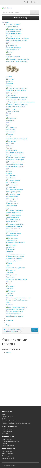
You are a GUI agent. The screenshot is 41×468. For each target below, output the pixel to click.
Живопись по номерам (14, 259)
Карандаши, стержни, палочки (16, 61)
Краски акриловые (12, 217)
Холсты (10, 304)
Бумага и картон (13, 27)
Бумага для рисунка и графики (16, 40)
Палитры (9, 148)
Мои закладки (6, 456)
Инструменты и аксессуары (17, 139)
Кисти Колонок (11, 187)
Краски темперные (12, 236)
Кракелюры (10, 120)
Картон (8, 54)
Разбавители (10, 129)
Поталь (8, 136)
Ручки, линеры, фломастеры (16, 90)
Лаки (8, 125)
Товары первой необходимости (17, 300)
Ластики (9, 77)
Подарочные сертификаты (10, 441)
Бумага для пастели (13, 36)
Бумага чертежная (12, 50)
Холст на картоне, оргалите (15, 309)
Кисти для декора (12, 182)
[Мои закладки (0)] (31, 2)
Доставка (5, 419)
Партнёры (5, 443)
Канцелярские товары (15, 166)
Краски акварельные (13, 212)
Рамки (8, 302)
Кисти (10, 173)
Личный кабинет (7, 451)
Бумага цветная (11, 45)
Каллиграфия (12, 150)
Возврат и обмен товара (10, 421)
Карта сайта (5, 433)
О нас (3, 414)
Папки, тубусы (12, 261)
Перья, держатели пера (14, 164)
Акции (8, 325)
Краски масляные (12, 231)
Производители (7, 439)
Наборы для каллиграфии (15, 159)
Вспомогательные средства (15, 106)
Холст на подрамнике (13, 314)
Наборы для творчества (16, 254)
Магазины (9, 320)
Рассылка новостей (8, 458)
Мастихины (10, 143)
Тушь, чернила (11, 95)
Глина (8, 284)
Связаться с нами (7, 429)
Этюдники (9, 252)
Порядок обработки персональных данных (16, 423)
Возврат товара (7, 431)
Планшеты (9, 272)
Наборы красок (11, 240)
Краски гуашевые (12, 222)
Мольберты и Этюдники (16, 242)
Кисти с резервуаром (13, 192)
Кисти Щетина (11, 201)
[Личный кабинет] (28, 2)
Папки (8, 265)
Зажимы (9, 171)
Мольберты (10, 247)
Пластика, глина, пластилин (17, 279)
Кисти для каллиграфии (14, 155)
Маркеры (9, 81)
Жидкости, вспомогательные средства (21, 102)
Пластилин (9, 293)
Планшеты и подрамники (16, 268)
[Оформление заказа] (37, 2)
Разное (10, 295)
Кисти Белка (10, 178)
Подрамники (10, 277)
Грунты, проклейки (12, 111)
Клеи (7, 116)
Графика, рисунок (14, 57)
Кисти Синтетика (12, 196)
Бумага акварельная (13, 31)
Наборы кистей (11, 206)
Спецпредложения (8, 446)
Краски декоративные (14, 226)
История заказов (7, 454)
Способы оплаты (7, 417)
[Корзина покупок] (34, 2)
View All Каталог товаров (14, 316)
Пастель (9, 86)
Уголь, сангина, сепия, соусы (16, 100)
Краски (10, 208)
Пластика (9, 288)
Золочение (11, 132)
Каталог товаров (15, 329)
